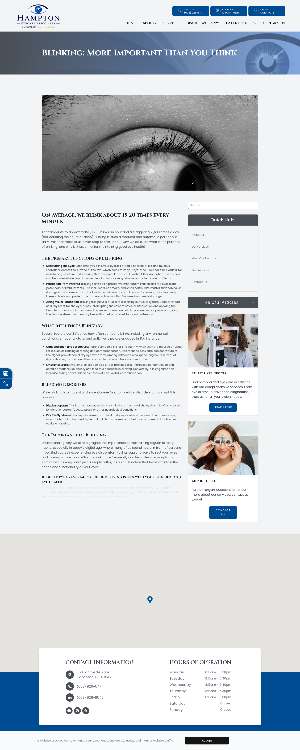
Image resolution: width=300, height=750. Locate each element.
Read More (223, 407)
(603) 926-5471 (90, 686)
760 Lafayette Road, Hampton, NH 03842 (94, 674)
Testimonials (200, 270)
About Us (197, 235)
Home (130, 23)
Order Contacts (267, 11)
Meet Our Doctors (203, 258)
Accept (207, 741)
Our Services (200, 247)
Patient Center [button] (240, 23)
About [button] (148, 23)
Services (171, 23)
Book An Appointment (230, 11)
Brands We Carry (203, 23)
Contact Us (274, 23)
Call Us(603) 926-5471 (194, 11)
